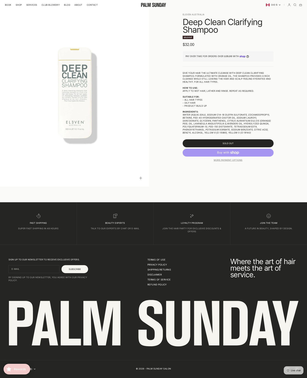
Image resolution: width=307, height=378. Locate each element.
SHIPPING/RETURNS (159, 269)
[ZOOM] (140, 178)
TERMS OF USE (156, 259)
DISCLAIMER (154, 274)
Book (8, 5)
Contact (92, 5)
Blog (67, 5)
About (78, 5)
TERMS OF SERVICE (159, 279)
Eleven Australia (193, 14)
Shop (19, 5)
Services (31, 5)
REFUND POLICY (157, 284)
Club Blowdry (51, 5)
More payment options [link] (228, 160)
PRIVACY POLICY (157, 264)
